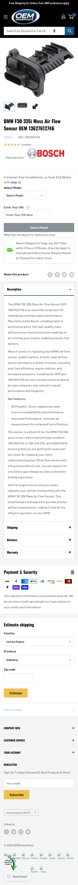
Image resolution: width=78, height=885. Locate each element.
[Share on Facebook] (50, 274)
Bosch (8, 137)
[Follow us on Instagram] (20, 831)
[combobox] (34, 31)
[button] (54, 31)
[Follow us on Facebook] (6, 831)
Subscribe (16, 795)
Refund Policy (13, 709)
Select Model (39, 227)
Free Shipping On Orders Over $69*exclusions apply (39, 3)
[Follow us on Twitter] (13, 831)
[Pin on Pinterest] (57, 274)
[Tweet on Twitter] (64, 274)
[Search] (69, 31)
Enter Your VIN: (14, 207)
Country (9, 633)
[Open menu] (6, 16)
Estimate (15, 693)
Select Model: (13, 187)
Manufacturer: (15, 157)
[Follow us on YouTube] (28, 831)
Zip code (9, 669)
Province (10, 651)
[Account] (63, 17)
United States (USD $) (18, 812)
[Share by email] (71, 274)
